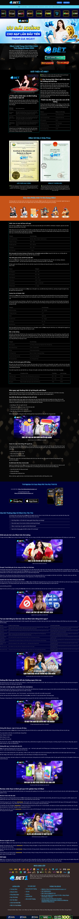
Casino (46, 6)
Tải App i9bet (24, 6)
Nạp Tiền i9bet (14, 897)
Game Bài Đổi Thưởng (33, 6)
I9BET (19, 6)
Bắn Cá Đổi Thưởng (56, 6)
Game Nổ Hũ (41, 6)
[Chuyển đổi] (10, 520)
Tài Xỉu (50, 6)
